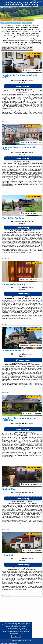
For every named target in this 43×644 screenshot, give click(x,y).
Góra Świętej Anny (33, 54)
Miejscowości (28, 20)
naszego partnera (7, 115)
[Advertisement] (21, 620)
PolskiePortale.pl (12, 643)
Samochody (16, 22)
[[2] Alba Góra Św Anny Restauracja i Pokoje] (22, 134)
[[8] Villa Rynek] (22, 542)
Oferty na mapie (17, 20)
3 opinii (29, 503)
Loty (5, 22)
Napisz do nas (27, 640)
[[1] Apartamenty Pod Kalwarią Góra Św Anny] (22, 62)
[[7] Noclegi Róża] (22, 476)
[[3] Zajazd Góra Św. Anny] (22, 205)
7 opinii (19, 435)
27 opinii (32, 365)
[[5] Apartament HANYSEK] (22, 338)
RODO (20, 633)
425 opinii (32, 232)
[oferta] (23, 70)
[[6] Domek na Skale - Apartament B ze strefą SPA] (22, 405)
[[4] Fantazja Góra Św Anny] (22, 272)
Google (5, 625)
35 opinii (32, 298)
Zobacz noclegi (23, 86)
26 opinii (28, 569)
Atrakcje (27, 22)
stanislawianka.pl (37, 1)
